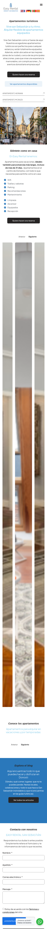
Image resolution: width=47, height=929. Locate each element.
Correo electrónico (12, 877)
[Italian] (32, 10)
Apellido (7, 865)
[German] (28, 10)
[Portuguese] (35, 10)
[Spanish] (38, 10)
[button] (41, 5)
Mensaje (7, 889)
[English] (22, 10)
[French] (25, 10)
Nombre (7, 853)
